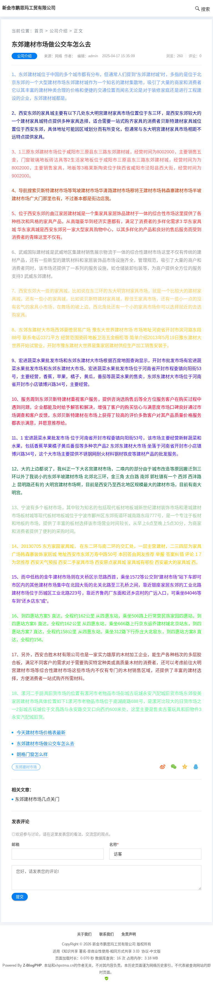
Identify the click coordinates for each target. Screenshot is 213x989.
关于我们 (84, 934)
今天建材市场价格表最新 (41, 732)
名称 (113, 844)
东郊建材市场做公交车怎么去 (45, 743)
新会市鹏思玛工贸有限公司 (114, 944)
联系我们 (106, 934)
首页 (39, 30)
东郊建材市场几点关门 (37, 799)
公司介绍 (59, 30)
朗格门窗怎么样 (32, 754)
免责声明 (128, 934)
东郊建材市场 (26, 767)
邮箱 (15, 844)
